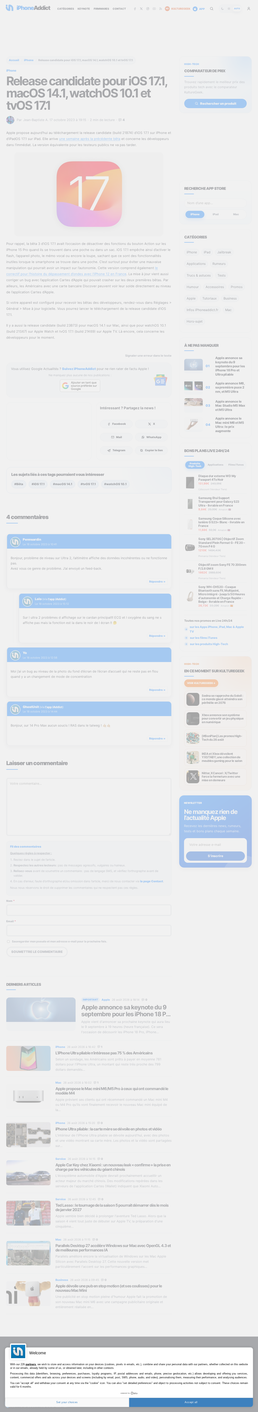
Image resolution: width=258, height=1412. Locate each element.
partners (31, 1364)
